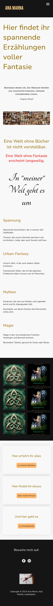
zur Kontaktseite (26, 526)
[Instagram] (29, 561)
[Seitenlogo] (14, 14)
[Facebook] (23, 561)
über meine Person (26, 495)
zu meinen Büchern (26, 465)
